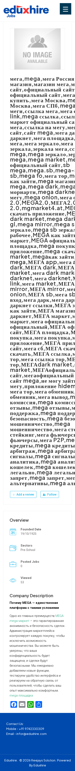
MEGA (59, 616)
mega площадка (21, 695)
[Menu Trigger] (65, 9)
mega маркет (19, 621)
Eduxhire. (11, 760)
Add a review (25, 494)
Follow (51, 494)
